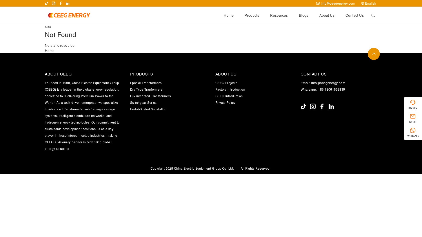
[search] (373, 15)
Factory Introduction (230, 89)
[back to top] (374, 54)
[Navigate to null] (303, 106)
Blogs (303, 15)
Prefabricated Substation (148, 109)
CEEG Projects (226, 83)
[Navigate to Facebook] (60, 3)
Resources (279, 15)
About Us (327, 15)
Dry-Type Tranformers (146, 89)
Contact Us (355, 15)
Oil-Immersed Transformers (150, 96)
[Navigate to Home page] (69, 15)
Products (252, 15)
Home (229, 15)
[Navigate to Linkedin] (67, 3)
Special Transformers (146, 83)
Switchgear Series (143, 102)
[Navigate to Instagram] (53, 3)
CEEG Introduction (229, 96)
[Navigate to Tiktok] (46, 3)
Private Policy (225, 102)
